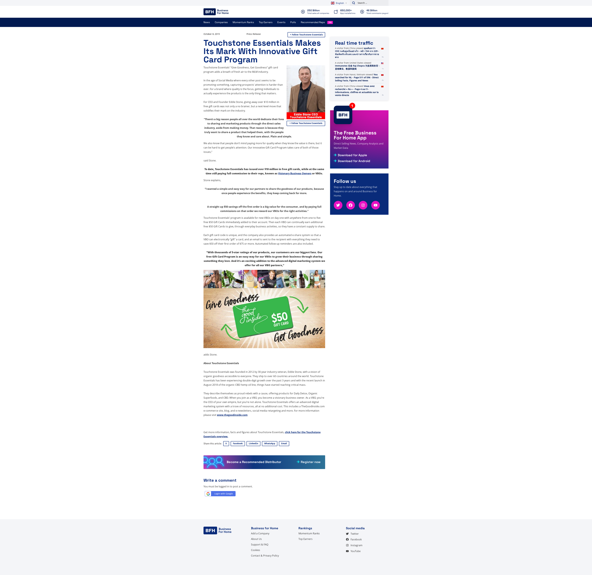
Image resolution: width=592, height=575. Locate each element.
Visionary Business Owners (294, 173)
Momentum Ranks (243, 22)
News (207, 22)
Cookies (255, 550)
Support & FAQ (259, 544)
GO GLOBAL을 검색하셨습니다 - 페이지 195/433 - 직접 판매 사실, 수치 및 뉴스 (357, 51)
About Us (256, 539)
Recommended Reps (313, 22)
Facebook (238, 443)
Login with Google (223, 493)
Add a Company (260, 533)
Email (284, 443)
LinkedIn (253, 443)
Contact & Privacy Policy (265, 555)
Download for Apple (352, 155)
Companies (221, 22)
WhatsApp (269, 443)
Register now (311, 461)
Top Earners (265, 22)
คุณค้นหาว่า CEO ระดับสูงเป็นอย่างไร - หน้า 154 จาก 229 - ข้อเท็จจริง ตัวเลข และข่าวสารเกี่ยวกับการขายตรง (357, 76)
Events (281, 22)
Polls (293, 22)
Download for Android (354, 161)
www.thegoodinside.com (232, 415)
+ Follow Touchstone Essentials (306, 34)
